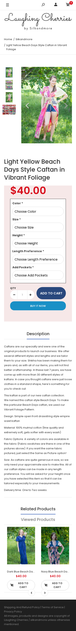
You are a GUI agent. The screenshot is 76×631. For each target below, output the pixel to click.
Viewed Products (38, 519)
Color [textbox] (17, 203)
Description (38, 334)
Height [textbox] (18, 235)
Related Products (38, 509)
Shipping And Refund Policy (22, 607)
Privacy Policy (13, 611)
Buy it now (38, 306)
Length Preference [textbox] (28, 251)
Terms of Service (53, 607)
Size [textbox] (16, 219)
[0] (68, 5)
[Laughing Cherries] (38, 22)
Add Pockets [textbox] (23, 267)
